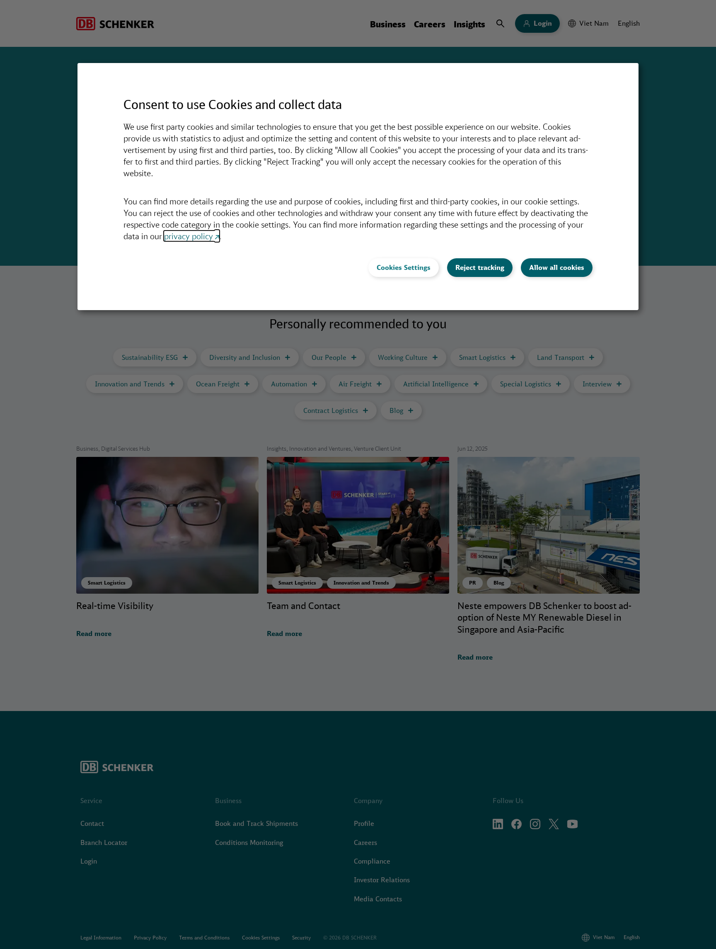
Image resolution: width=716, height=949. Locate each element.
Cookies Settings (404, 267)
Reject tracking (479, 267)
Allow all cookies (556, 267)
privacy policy (188, 236)
